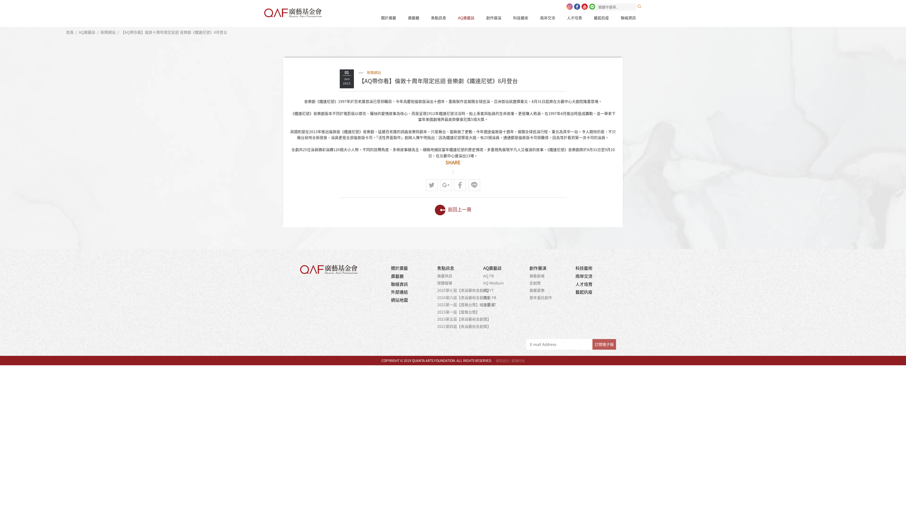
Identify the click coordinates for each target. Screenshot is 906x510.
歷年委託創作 (540, 297)
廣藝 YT (489, 304)
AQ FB (488, 276)
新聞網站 (108, 32)
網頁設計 (502, 360)
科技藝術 (520, 18)
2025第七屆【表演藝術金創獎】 (464, 290)
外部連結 (399, 292)
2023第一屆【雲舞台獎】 (458, 312)
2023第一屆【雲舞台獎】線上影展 (466, 304)
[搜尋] (639, 6)
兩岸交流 (547, 18)
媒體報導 (444, 283)
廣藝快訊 (444, 276)
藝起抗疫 (601, 18)
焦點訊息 (438, 18)
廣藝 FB (489, 297)
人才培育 (574, 18)
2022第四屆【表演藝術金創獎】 (464, 326)
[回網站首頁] (293, 11)
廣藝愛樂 (537, 290)
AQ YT (488, 290)
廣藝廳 (413, 18)
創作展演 (493, 18)
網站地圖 (399, 300)
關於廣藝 (388, 18)
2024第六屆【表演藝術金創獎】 (464, 297)
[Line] (592, 7)
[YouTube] (585, 7)
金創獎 (535, 283)
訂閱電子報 (604, 344)
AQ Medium (493, 283)
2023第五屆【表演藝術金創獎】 (464, 319)
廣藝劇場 (537, 276)
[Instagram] (569, 7)
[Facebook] (577, 7)
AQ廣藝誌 (466, 18)
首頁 (70, 32)
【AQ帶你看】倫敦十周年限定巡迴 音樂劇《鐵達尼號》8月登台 (174, 32)
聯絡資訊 (628, 18)
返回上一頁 (459, 209)
